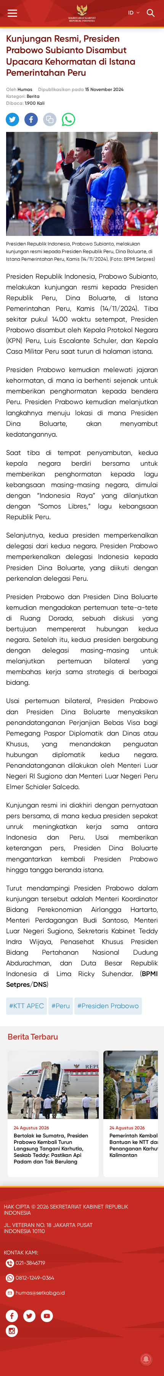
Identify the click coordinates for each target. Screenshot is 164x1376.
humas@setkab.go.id (39, 1293)
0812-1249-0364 (34, 1278)
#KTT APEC (26, 1006)
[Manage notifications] (146, 1359)
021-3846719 (29, 1263)
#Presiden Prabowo (108, 1006)
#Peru (60, 1006)
